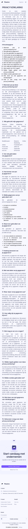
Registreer (21, 2)
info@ (9, 491)
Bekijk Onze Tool (14, 469)
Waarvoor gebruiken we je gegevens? (14, 59)
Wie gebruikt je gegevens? (11, 51)
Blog (15, 504)
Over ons (16, 502)
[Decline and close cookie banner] (26, 518)
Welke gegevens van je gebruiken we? (15, 57)
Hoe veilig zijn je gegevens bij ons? (14, 66)
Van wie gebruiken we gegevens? (13, 53)
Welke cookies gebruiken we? (12, 74)
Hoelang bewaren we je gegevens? (14, 61)
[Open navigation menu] (25, 2)
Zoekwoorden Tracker (6, 502)
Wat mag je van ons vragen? (12, 68)
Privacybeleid (4, 515)
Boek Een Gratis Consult (14, 466)
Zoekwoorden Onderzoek (6, 504)
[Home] (5, 2)
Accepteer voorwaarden (12, 527)
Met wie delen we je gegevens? (13, 62)
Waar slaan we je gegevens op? (13, 64)
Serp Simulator (4, 506)
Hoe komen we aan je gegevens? (13, 55)
